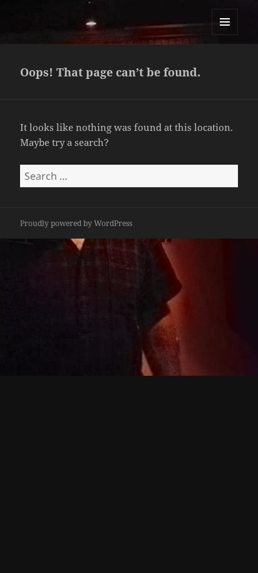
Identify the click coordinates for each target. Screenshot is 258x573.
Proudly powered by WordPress (76, 223)
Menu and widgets (225, 34)
